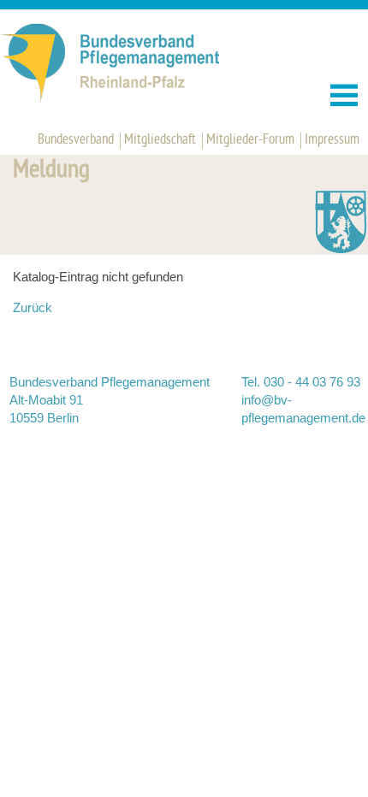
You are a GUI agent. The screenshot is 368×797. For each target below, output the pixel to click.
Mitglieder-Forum (250, 140)
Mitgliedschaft (160, 140)
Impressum (332, 140)
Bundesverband (76, 140)
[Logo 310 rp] (129, 99)
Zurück (32, 307)
